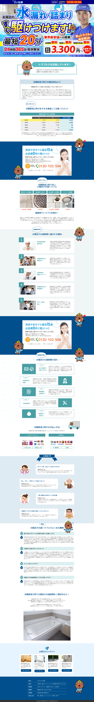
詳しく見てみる (26, 670)
